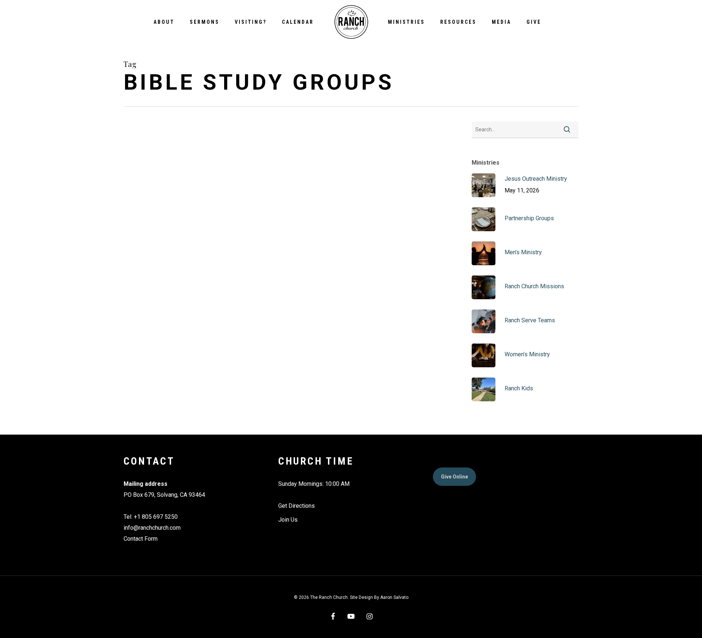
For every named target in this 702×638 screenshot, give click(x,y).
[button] (454, 477)
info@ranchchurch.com (152, 527)
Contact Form (141, 538)
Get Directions (296, 505)
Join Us (288, 519)
